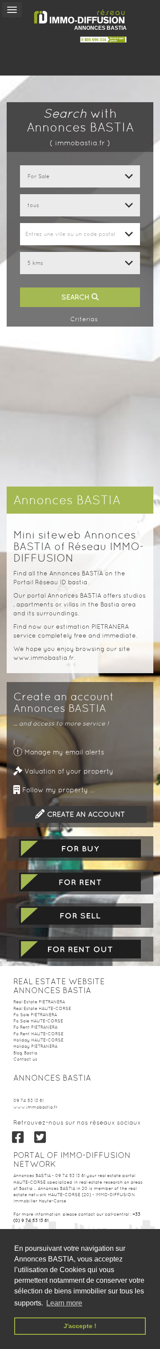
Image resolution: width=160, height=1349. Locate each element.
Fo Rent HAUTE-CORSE (38, 1033)
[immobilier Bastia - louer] (80, 882)
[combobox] (80, 234)
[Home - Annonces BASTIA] (80, 16)
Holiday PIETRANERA (35, 1046)
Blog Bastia (25, 1052)
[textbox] (80, 234)
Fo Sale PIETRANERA (35, 1014)
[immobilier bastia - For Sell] (80, 915)
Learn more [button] (64, 1303)
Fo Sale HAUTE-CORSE (38, 1020)
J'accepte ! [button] (80, 1325)
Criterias (83, 319)
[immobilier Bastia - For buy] (80, 848)
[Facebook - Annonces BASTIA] (18, 1137)
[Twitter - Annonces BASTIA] (40, 1137)
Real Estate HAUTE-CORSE (42, 1008)
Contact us (25, 1059)
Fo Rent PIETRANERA (35, 1027)
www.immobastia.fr (35, 1107)
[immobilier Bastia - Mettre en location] (80, 949)
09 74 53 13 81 (28, 1100)
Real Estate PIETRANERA (39, 1001)
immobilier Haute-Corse (39, 1200)
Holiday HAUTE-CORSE (38, 1040)
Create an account (85, 814)
